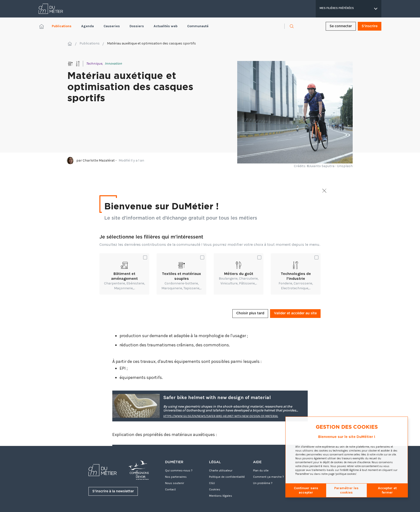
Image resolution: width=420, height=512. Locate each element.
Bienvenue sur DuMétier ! (161, 205)
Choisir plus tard (250, 313)
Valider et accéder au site (295, 313)
